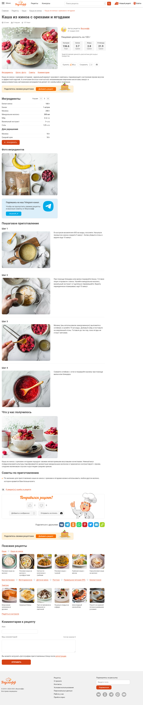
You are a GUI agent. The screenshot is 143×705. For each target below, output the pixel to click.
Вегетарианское (25, 580)
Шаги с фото (21, 72)
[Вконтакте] (61, 524)
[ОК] (73, 524)
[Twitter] (90, 524)
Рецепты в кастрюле (10, 614)
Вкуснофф (85, 28)
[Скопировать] (102, 524)
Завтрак (5, 585)
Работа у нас (59, 694)
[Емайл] (96, 524)
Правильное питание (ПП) (74, 580)
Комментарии (43, 72)
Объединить (12, 142)
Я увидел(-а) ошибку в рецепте (18, 489)
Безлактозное (95, 580)
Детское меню (42, 580)
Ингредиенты (7, 72)
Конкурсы (46, 3)
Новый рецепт (125, 3)
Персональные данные (63, 691)
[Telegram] (67, 524)
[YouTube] (124, 694)
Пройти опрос (59, 697)
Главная (5, 11)
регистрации (61, 656)
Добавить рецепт (46, 89)
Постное (56, 580)
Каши (24, 11)
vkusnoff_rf (13, 214)
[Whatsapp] (79, 524)
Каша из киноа (35, 11)
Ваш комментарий (9, 637)
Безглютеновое (8, 580)
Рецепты (34, 3)
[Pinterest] (84, 524)
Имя (3, 627)
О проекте (58, 681)
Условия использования (64, 688)
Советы (32, 72)
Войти (138, 3)
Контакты (58, 684)
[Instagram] (117, 694)
